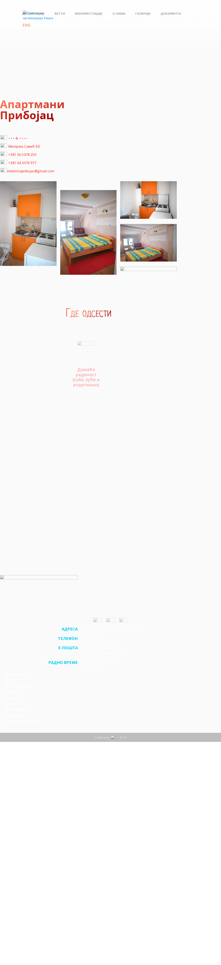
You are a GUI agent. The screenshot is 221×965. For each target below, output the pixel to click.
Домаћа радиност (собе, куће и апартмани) (86, 377)
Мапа (9, 704)
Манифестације (89, 14)
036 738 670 (93, 638)
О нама (118, 14)
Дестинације (33, 14)
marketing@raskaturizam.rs (105, 653)
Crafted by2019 (110, 737)
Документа (171, 14)
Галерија (143, 14)
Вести (60, 14)
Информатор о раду (22, 721)
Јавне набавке (16, 709)
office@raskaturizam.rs (102, 647)
